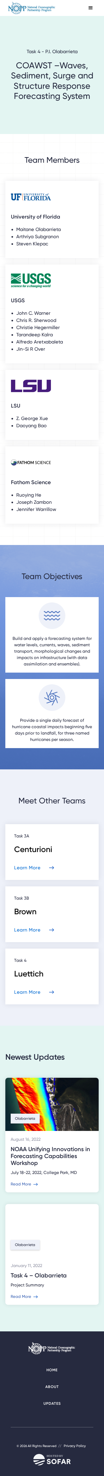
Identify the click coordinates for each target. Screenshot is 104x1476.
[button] (91, 8)
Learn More (27, 867)
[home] (32, 8)
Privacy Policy (75, 1446)
